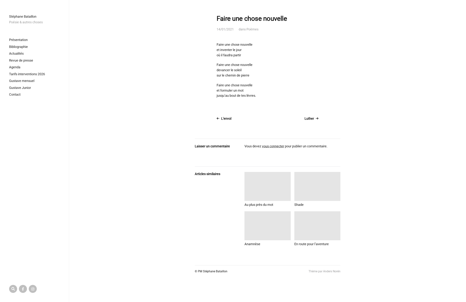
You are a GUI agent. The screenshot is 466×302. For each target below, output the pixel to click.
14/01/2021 (225, 29)
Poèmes (252, 29)
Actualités (16, 53)
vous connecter (273, 146)
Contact (15, 94)
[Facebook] (23, 289)
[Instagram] (33, 289)
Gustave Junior (20, 88)
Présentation (18, 40)
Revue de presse (21, 60)
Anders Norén (331, 271)
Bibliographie (18, 47)
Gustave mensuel (21, 81)
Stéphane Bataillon (22, 16)
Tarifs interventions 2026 (27, 74)
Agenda (14, 67)
